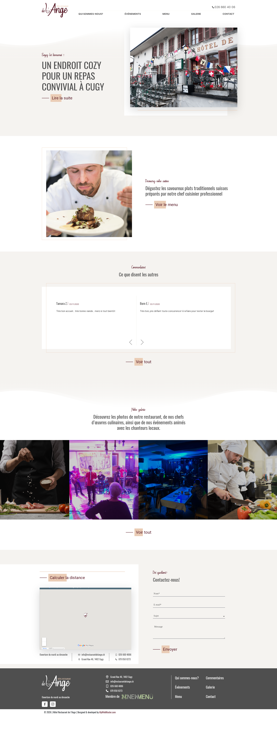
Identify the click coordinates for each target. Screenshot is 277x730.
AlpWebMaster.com (107, 712)
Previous (130, 341)
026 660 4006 (125, 654)
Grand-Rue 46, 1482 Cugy (92, 659)
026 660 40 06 (225, 7)
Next (142, 341)
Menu (178, 696)
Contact (211, 696)
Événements (182, 687)
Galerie (210, 687)
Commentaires (215, 678)
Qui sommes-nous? (187, 678)
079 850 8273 (125, 659)
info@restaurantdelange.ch (93, 654)
